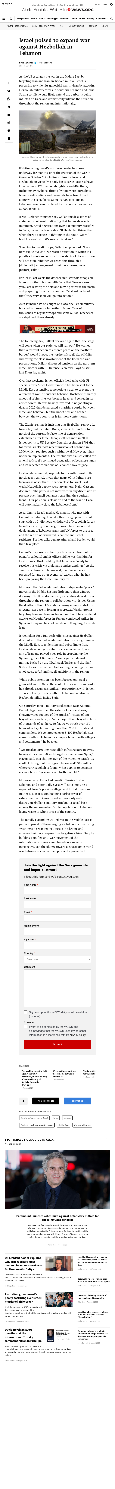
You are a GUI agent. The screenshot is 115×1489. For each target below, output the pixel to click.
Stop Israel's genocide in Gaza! (34, 1118)
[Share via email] (9, 115)
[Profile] (111, 5)
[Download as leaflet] (9, 123)
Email (27, 912)
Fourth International (17, 26)
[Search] (111, 20)
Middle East (64, 1125)
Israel (55, 1118)
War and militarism (82, 1125)
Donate (105, 26)
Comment (29, 967)
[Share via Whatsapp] (9, 99)
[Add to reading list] (9, 139)
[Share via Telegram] (9, 107)
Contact (97, 4)
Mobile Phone (32, 926)
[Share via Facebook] (9, 83)
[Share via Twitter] (9, 91)
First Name (30, 885)
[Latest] (11, 20)
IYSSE (62, 26)
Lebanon (67, 1118)
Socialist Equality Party (43, 26)
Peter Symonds (26, 62)
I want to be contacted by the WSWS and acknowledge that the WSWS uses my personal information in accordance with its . (57, 1030)
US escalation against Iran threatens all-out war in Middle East (64, 1074)
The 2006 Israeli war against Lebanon (37, 1125)
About (105, 4)
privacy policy (78, 1034)
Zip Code (29, 939)
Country (28, 953)
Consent (29, 1022)
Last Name (30, 898)
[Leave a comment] (9, 131)
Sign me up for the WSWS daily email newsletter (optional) (58, 1014)
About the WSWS (76, 26)
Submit (57, 1044)
